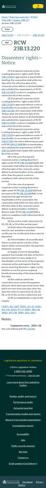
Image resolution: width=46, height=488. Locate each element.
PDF (7, 42)
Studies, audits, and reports (23, 396)
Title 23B (6, 20)
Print (7, 29)
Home (5, 17)
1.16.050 (30, 328)
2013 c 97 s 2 (17, 309)
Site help (23, 451)
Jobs (23, 440)
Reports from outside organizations (23, 419)
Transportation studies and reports (23, 413)
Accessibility (23, 434)
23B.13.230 (38, 35)
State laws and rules (19, 17)
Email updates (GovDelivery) (23, 463)
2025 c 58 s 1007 (11, 306)
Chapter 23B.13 (20, 20)
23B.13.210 (7, 35)
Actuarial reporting (23, 408)
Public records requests (23, 445)
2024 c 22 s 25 (27, 306)
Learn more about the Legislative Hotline (23, 384)
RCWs (34, 17)
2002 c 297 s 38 (9, 312)
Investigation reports (23, 425)
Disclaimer (27, 482)
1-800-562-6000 (23, 371)
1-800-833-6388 (33, 376)
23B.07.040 (7, 141)
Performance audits (23, 402)
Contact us (23, 457)
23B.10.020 (25, 193)
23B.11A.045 (8, 110)
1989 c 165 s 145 (26, 312)
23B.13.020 (7, 77)
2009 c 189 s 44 (32, 309)
